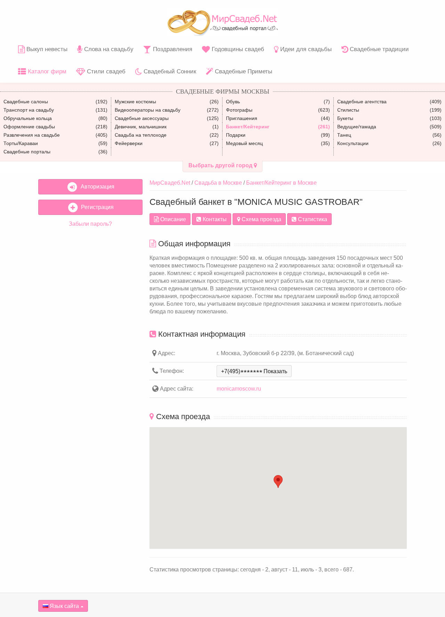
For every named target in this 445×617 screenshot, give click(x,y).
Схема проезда (260, 219)
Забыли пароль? (90, 224)
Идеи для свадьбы (305, 49)
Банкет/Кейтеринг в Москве (281, 183)
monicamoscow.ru (239, 389)
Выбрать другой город (221, 165)
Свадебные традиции (378, 49)
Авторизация (96, 187)
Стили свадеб (105, 71)
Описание (172, 219)
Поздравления (171, 49)
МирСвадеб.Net (169, 183)
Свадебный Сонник (169, 71)
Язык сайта (63, 606)
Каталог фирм (46, 71)
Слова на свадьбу (108, 49)
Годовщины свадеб (237, 49)
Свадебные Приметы (242, 71)
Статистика (312, 219)
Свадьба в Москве (218, 183)
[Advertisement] (90, 339)
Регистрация (96, 207)
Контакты (214, 219)
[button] (278, 481)
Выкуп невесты (46, 49)
